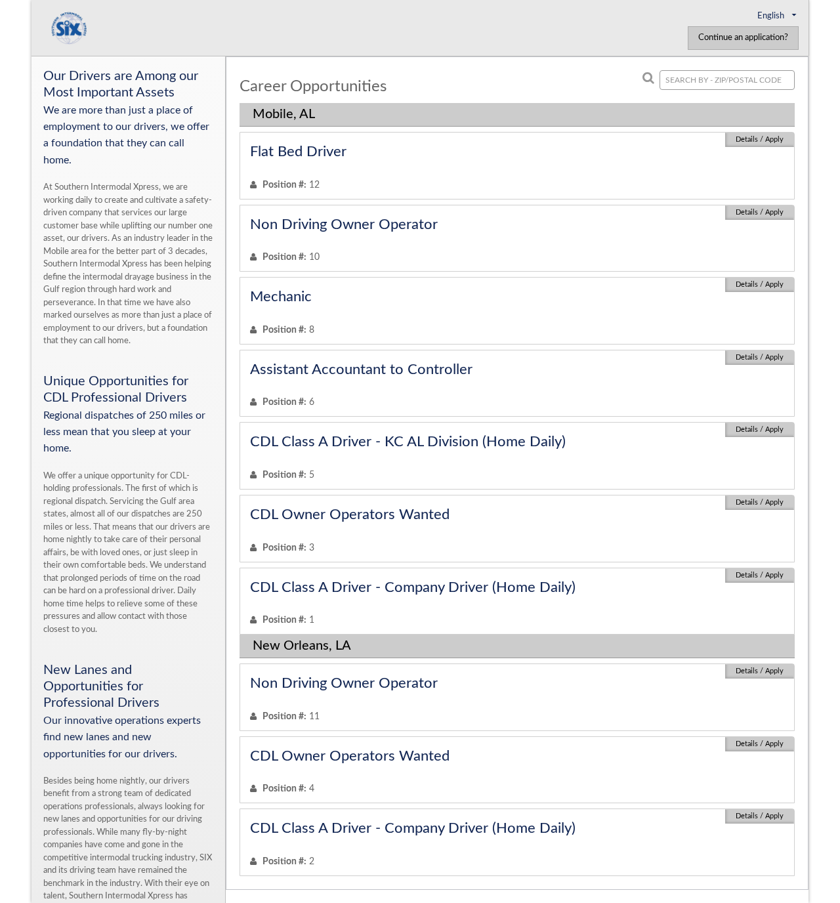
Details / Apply (760, 139)
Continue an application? (743, 37)
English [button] (771, 16)
